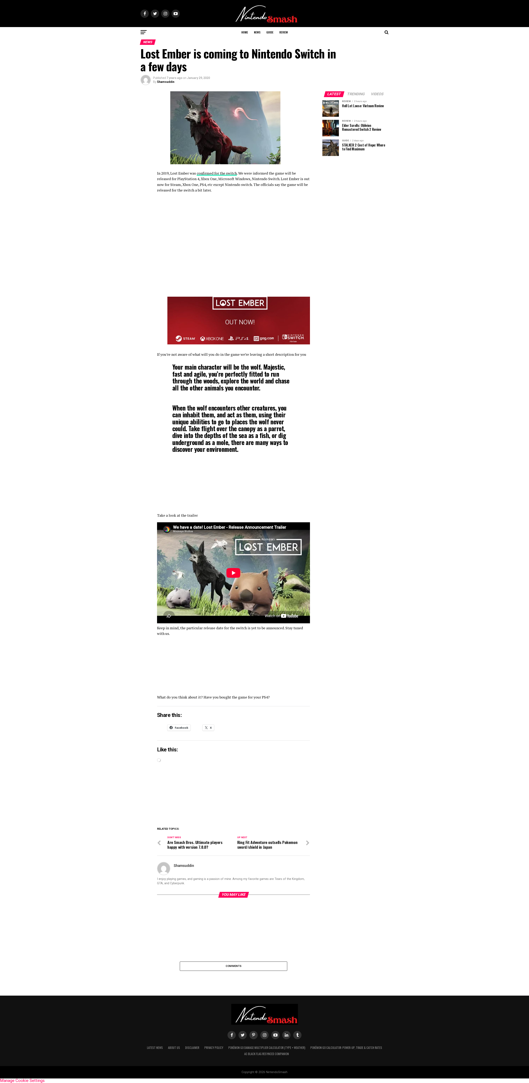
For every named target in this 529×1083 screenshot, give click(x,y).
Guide (269, 32)
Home (244, 32)
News (257, 32)
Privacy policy (213, 1047)
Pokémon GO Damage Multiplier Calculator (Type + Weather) (266, 1047)
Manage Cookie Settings (22, 1080)
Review (283, 32)
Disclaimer (192, 1047)
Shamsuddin (165, 81)
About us (174, 1047)
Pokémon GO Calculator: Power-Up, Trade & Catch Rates (346, 1047)
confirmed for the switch (217, 173)
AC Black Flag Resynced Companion (266, 1054)
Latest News (155, 1047)
